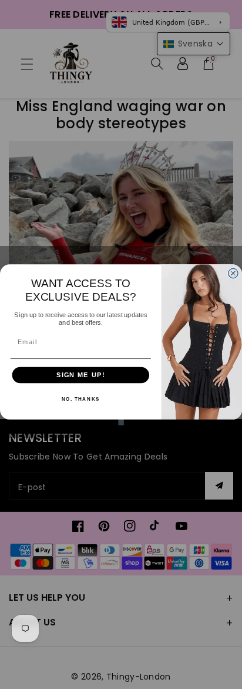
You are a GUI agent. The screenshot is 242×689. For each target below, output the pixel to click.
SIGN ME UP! (80, 374)
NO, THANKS (81, 399)
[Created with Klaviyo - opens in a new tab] (121, 422)
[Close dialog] (233, 273)
